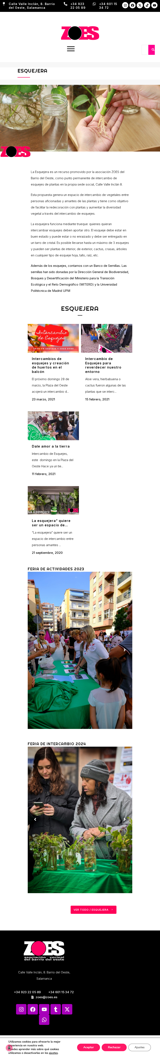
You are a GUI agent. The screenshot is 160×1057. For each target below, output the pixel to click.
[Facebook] (132, 5)
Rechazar (114, 1047)
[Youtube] (154, 5)
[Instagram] (125, 5)
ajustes (53, 1053)
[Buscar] (153, 50)
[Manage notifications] (9, 1047)
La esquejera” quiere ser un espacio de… (51, 523)
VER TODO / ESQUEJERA (91, 909)
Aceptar (88, 1047)
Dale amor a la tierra (51, 446)
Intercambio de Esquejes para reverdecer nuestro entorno (103, 365)
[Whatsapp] (44, 1019)
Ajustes (140, 1047)
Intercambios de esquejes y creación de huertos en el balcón (50, 365)
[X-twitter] (140, 5)
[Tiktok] (147, 5)
